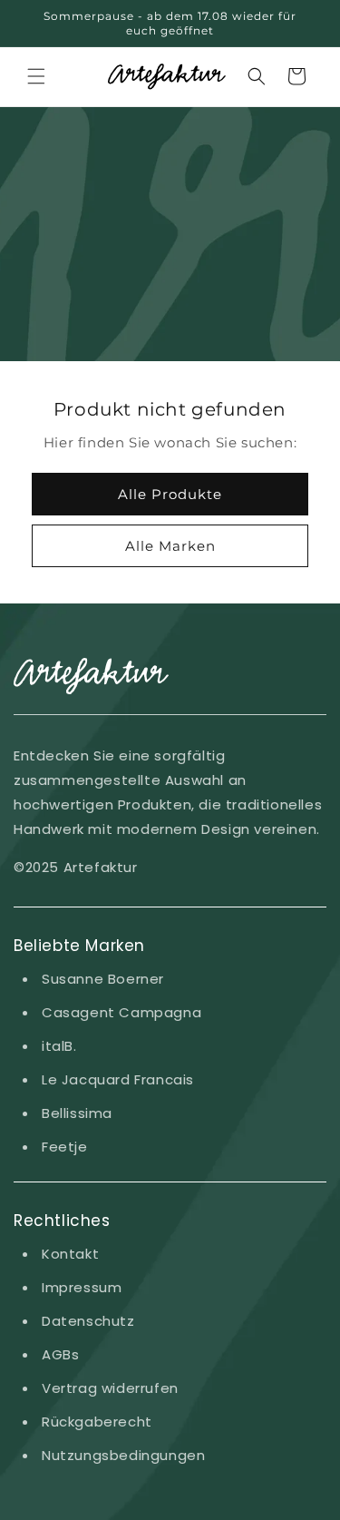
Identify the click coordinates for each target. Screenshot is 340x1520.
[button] (36, 76)
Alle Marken (170, 545)
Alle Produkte (170, 493)
